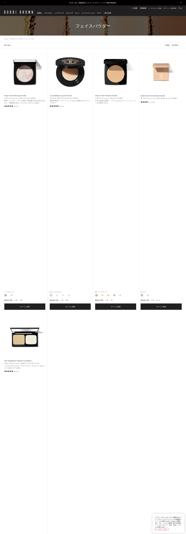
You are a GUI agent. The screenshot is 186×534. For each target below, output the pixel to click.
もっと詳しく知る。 (161, 529)
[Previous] (5, 3)
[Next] (177, 3)
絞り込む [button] (7, 45)
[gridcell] (6, 295)
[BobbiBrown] (18, 12)
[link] (180, 8)
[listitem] (25, 184)
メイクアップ (13, 39)
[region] (168, 523)
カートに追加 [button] (25, 307)
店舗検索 (143, 8)
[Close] (181, 3)
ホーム (6, 39)
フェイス (20, 39)
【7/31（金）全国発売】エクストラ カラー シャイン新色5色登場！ (93, 3)
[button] (88, 13)
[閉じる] (179, 519)
